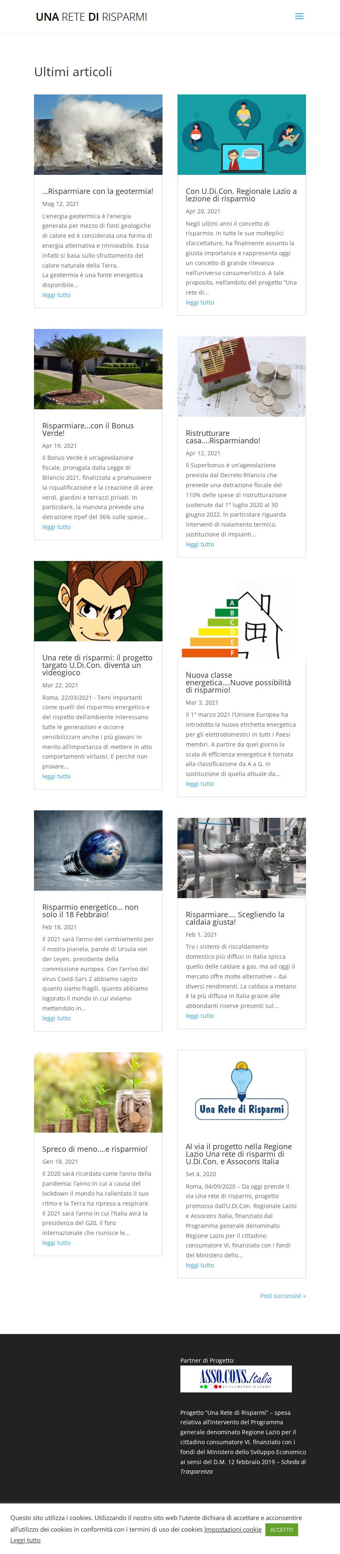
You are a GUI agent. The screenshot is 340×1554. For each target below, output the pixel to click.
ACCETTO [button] (281, 1529)
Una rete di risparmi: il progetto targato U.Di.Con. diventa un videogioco (97, 665)
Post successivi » (283, 1296)
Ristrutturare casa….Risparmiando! (223, 436)
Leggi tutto (25, 1540)
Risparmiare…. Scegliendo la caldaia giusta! (235, 918)
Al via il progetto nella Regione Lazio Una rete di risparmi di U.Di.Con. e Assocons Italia (239, 1153)
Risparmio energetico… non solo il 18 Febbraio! (90, 910)
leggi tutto (56, 295)
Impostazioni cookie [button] (233, 1529)
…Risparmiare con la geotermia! (97, 191)
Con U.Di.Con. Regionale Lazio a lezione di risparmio (241, 194)
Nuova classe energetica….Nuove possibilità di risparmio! (238, 682)
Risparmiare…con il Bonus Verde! (88, 429)
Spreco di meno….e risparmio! (95, 1149)
